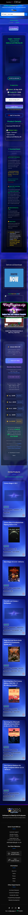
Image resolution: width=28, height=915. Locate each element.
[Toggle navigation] (2, 6)
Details (17, 22)
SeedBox (19, 443)
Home (11, 22)
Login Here (14, 107)
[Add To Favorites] (23, 515)
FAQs (14, 881)
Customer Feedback (14, 892)
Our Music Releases (14, 890)
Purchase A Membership (14, 372)
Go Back (14, 28)
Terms (14, 873)
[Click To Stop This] (14, 906)
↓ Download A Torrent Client (14, 454)
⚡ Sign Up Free (14, 360)
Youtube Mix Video (14, 895)
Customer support (14, 832)
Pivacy (14, 876)
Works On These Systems (14, 95)
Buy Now (19, 395)
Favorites (8, 2)
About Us (14, 871)
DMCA (14, 878)
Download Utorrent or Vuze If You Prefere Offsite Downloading (14, 447)
